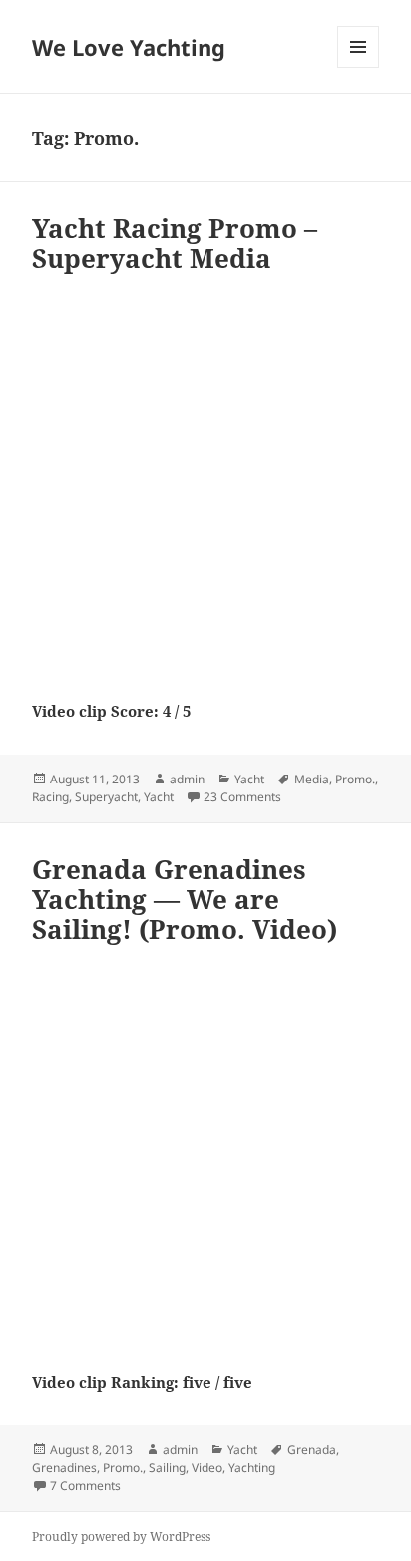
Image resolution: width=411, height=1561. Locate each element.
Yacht (249, 779)
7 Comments (85, 1485)
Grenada (311, 1449)
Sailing (167, 1467)
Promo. (355, 779)
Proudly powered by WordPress (121, 1536)
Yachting (251, 1467)
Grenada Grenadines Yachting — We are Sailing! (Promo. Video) (184, 899)
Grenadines (64, 1467)
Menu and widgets (358, 67)
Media (311, 779)
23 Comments (242, 796)
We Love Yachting (128, 47)
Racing (50, 796)
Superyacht (106, 796)
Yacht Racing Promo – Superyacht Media (174, 243)
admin (187, 779)
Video (207, 1467)
